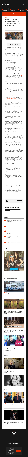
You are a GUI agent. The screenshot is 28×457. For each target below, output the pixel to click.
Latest (5, 355)
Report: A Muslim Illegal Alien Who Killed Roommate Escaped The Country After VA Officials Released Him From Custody (13, 312)
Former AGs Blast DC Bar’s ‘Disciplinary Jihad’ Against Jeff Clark (13, 405)
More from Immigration (10, 278)
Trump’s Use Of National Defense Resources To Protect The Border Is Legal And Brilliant (13, 331)
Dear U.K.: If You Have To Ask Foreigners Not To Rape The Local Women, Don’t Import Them (13, 294)
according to (12, 98)
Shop (5, 248)
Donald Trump (11, 207)
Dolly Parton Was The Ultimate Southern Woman (12, 388)
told (21, 75)
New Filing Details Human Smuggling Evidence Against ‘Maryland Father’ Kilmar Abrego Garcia (13, 349)
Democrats (7, 207)
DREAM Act (17, 207)
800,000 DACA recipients (11, 139)
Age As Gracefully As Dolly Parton (9, 371)
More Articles (19, 200)
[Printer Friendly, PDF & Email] (20, 44)
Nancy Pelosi (7, 210)
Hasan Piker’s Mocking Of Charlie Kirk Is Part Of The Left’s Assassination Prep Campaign (13, 423)
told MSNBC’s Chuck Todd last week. (17, 107)
